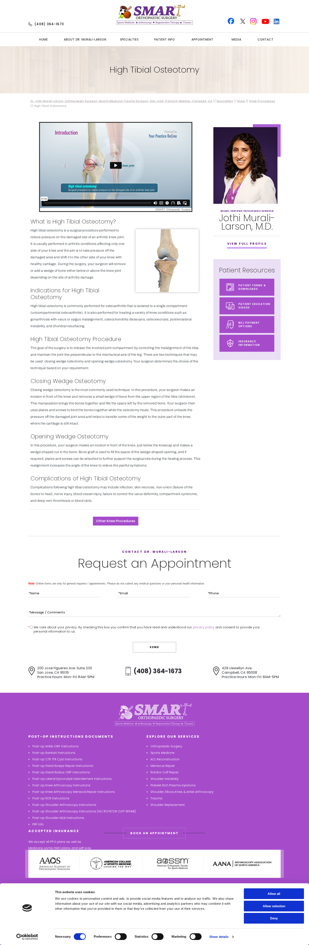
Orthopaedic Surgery (166, 746)
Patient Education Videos (254, 305)
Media (236, 39)
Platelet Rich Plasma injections (173, 785)
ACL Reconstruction (165, 759)
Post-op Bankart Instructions (53, 753)
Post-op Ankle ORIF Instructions (55, 746)
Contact (265, 39)
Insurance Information (249, 343)
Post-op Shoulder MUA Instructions (58, 818)
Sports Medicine (162, 753)
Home (43, 39)
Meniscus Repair (163, 766)
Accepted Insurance (53, 831)
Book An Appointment (154, 833)
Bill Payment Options (249, 324)
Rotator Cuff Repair (165, 772)
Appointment (202, 39)
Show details (218, 936)
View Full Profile (247, 244)
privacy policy (204, 627)
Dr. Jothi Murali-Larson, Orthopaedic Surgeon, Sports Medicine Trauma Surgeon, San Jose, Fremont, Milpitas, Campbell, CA (121, 101)
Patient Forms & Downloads (252, 287)
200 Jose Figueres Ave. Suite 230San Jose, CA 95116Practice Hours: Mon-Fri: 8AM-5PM (65, 672)
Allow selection (274, 906)
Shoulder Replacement (168, 805)
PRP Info (38, 824)
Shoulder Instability (165, 779)
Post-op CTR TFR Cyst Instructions (57, 759)
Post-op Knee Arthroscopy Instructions (61, 785)
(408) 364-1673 (49, 24)
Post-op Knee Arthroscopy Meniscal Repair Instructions (73, 792)
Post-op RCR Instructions (50, 798)
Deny (274, 918)
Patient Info (164, 39)
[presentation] (154, 69)
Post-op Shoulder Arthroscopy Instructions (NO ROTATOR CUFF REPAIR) (84, 811)
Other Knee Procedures (115, 521)
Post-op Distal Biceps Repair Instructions (62, 766)
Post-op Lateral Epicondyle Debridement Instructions (72, 779)
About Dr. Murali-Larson (85, 39)
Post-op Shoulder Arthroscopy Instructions (64, 805)
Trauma (156, 798)
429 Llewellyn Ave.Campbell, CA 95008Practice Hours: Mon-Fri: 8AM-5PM (250, 672)
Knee (241, 101)
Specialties (129, 39)
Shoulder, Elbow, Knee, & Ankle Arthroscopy (182, 792)
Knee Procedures (262, 101)
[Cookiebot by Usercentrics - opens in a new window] (27, 937)
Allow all (274, 893)
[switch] (121, 936)
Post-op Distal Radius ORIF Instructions (61, 772)
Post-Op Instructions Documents (70, 736)
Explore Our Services (173, 736)
